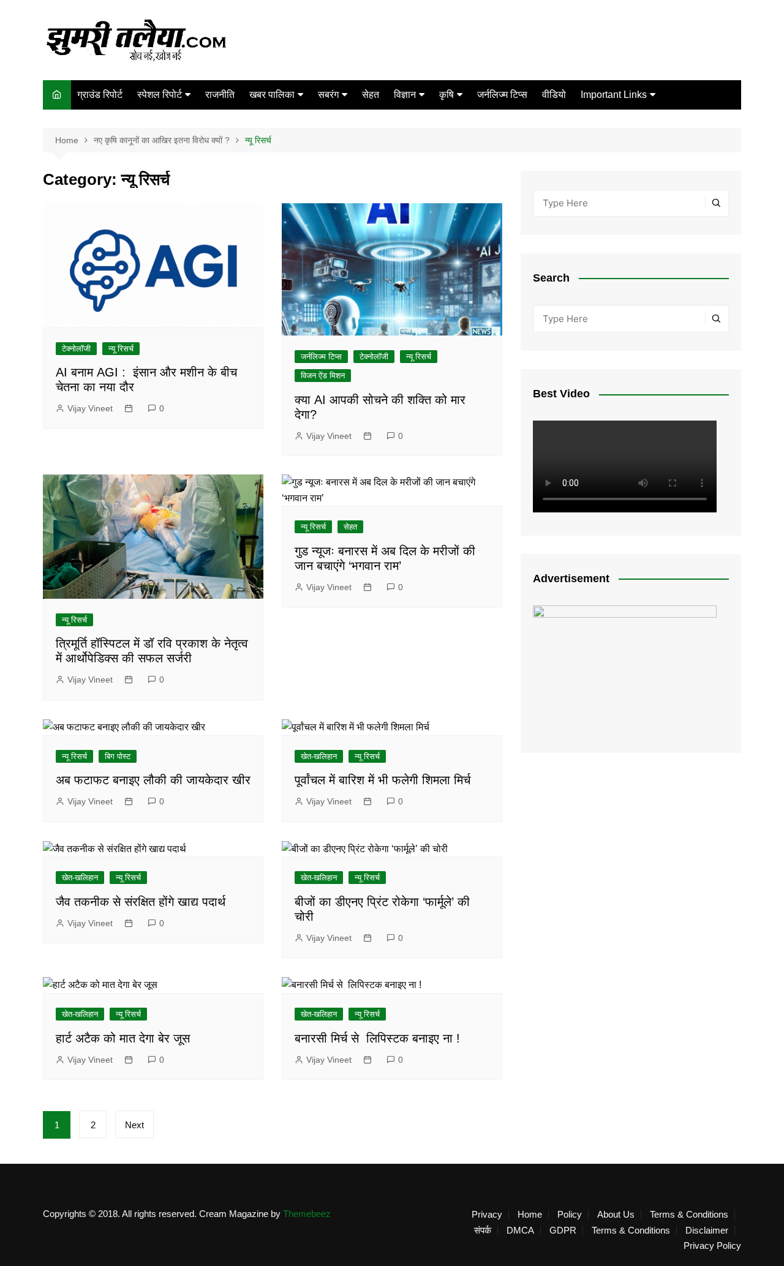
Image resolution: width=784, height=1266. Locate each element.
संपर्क (482, 1230)
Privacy (487, 1214)
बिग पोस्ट (117, 756)
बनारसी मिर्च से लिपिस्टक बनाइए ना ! (377, 1038)
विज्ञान (405, 94)
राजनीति (220, 94)
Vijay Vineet (90, 408)
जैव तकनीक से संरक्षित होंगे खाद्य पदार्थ (140, 901)
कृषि (446, 94)
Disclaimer (706, 1230)
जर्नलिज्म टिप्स (502, 94)
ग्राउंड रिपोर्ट (100, 94)
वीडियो (554, 94)
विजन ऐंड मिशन (323, 375)
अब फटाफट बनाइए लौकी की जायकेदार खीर (153, 780)
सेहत (370, 94)
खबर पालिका (272, 94)
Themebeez (307, 1213)
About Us (616, 1214)
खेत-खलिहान (319, 756)
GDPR (562, 1230)
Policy (569, 1214)
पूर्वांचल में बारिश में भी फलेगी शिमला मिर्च (382, 780)
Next (134, 1125)
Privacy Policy (712, 1246)
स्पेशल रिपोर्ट (159, 94)
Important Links (614, 94)
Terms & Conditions (689, 1214)
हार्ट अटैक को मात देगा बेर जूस (123, 1038)
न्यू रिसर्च (121, 348)
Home (530, 1214)
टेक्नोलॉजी (76, 348)
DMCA (520, 1230)
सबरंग (328, 94)
